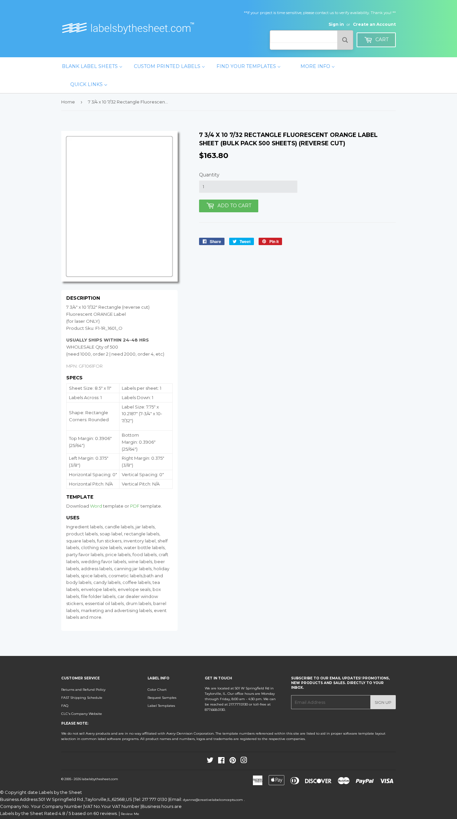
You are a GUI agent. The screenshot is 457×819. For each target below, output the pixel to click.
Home (68, 101)
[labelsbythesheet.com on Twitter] (210, 761)
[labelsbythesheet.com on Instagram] (244, 761)
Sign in (336, 24)
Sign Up (383, 702)
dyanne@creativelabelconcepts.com (213, 800)
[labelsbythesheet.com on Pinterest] (232, 761)
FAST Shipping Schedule (81, 697)
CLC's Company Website (81, 714)
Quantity (209, 175)
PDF (135, 506)
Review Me (130, 814)
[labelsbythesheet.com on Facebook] (221, 761)
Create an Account (374, 24)
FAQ (64, 705)
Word (96, 506)
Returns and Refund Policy (83, 689)
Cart (381, 39)
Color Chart (157, 689)
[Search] (345, 40)
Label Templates (161, 705)
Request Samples (162, 697)
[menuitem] (92, 66)
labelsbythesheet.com (100, 779)
